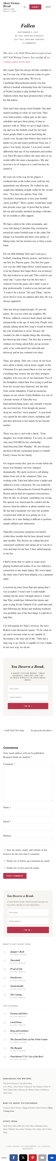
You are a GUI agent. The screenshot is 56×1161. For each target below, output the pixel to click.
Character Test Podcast (33, 1086)
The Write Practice (10, 1083)
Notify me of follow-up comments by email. (28, 860)
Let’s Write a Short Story (13, 1086)
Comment (9, 764)
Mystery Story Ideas (26, 1126)
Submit (35, 7)
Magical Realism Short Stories (35, 1107)
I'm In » (28, 706)
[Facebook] (14, 1157)
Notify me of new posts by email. (23, 867)
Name (7, 807)
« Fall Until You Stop (13, 730)
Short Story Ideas (10, 1126)
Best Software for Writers (24, 1089)
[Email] (42, 1157)
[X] (23, 1157)
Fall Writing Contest (31, 36)
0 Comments (29, 43)
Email (7, 821)
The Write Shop (26, 1083)
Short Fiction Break (11, 4)
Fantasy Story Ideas (33, 1129)
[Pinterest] (33, 1157)
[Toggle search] (25, 7)
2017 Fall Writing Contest (29, 39)
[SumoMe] (52, 1157)
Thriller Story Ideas (16, 1129)
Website (7, 835)
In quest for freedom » (42, 730)
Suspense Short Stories (12, 1107)
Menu (48, 7)
